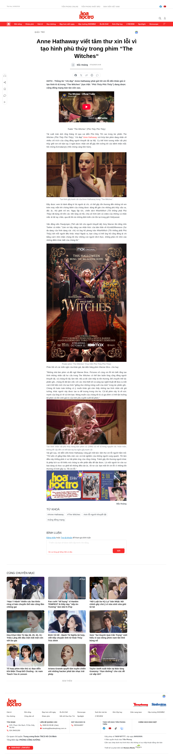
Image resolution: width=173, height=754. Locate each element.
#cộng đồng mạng (56, 520)
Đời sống (18, 24)
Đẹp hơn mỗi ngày (67, 24)
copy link (86, 75)
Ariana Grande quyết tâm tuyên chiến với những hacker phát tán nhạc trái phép (67, 671)
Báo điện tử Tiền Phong (86, 15)
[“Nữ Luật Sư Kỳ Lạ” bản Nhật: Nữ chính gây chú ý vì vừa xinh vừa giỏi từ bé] (108, 588)
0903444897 (78, 725)
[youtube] (164, 6)
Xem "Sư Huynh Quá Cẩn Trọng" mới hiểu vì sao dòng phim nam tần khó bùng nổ (108, 638)
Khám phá (30, 24)
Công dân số (29, 716)
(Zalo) (56, 725)
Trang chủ (8, 24)
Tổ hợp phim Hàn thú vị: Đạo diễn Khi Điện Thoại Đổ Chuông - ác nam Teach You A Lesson (25, 671)
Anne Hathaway (90, 137)
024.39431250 (14, 730)
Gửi (118, 551)
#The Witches (73, 514)
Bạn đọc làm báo (20, 748)
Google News (136, 32)
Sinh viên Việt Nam (111, 7)
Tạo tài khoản (66, 538)
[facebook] (160, 6)
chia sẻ (75, 75)
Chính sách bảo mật (147, 722)
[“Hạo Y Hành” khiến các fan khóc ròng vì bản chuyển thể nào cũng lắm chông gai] (25, 588)
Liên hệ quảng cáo (48, 722)
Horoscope (153, 24)
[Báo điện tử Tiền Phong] (140, 705)
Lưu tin (4, 89)
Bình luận (4, 95)
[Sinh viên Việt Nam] (159, 705)
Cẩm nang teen (136, 712)
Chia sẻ (4, 82)
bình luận (97, 75)
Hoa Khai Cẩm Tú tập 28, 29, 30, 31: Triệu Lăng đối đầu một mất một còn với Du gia (25, 638)
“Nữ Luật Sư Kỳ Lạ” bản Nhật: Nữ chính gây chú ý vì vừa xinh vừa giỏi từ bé (108, 604)
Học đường (51, 24)
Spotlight (142, 24)
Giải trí (40, 24)
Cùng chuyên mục (21, 573)
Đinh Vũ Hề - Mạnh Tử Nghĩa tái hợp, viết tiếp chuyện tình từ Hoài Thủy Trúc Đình (66, 638)
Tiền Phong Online (69, 7)
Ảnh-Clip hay (117, 24)
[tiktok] (117, 728)
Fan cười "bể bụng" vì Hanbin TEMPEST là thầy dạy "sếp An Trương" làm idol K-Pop (63, 604)
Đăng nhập (51, 538)
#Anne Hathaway (56, 514)
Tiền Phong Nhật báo (90, 7)
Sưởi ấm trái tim (101, 712)
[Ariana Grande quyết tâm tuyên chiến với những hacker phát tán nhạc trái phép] (67, 655)
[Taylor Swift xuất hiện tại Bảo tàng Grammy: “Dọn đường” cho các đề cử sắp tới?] (108, 655)
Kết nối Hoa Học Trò (67, 716)
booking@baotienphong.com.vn (54, 728)
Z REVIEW (130, 24)
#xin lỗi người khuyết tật (95, 514)
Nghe (4, 76)
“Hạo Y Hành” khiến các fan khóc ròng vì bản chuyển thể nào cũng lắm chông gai (25, 604)
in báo (92, 75)
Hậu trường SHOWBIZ (87, 24)
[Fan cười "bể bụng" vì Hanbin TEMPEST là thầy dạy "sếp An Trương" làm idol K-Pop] (67, 588)
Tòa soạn (11, 722)
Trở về (4, 102)
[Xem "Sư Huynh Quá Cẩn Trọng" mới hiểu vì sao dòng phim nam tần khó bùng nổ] (108, 621)
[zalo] (123, 728)
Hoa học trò (14, 702)
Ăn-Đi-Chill (104, 24)
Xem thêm (164, 24)
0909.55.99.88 (48, 725)
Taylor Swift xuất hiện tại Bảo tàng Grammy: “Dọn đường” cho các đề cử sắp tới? (107, 671)
